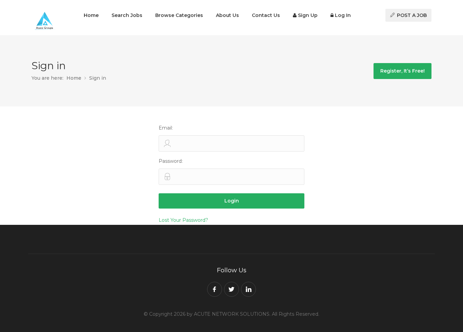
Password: (171, 161)
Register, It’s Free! (402, 71)
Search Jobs (127, 15)
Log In (342, 15)
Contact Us (266, 15)
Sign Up (307, 15)
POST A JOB (411, 15)
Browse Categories (179, 15)
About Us (227, 15)
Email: (166, 128)
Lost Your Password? (183, 220)
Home (91, 15)
